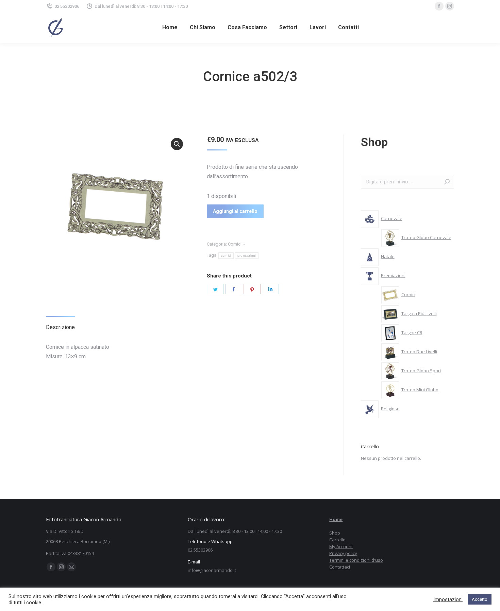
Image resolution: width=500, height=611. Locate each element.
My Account (341, 546)
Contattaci (339, 567)
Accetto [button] (479, 599)
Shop (334, 533)
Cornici (234, 244)
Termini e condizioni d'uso (356, 560)
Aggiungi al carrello (235, 211)
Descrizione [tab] (60, 327)
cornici (226, 255)
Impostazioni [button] (448, 599)
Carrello (337, 540)
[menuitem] (170, 27)
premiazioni (246, 255)
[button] (177, 144)
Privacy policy (343, 553)
